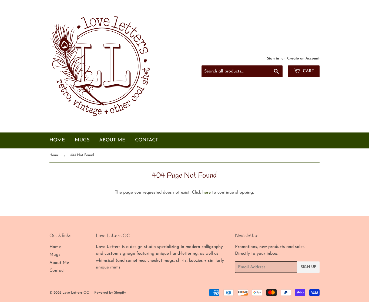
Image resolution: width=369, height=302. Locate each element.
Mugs (82, 140)
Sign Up (308, 267)
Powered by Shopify (110, 292)
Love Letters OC (75, 292)
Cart (307, 71)
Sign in (273, 58)
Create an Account (303, 58)
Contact (146, 140)
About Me (112, 140)
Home (57, 140)
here (206, 192)
